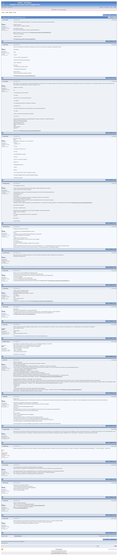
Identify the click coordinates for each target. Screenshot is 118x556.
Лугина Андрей (5, 19)
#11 (115, 324)
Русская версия (54, 552)
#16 (115, 446)
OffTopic (10, 12)
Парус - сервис (5, 12)
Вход (60, 9)
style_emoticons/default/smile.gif (39, 505)
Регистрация (64, 9)
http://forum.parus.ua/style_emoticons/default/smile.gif (41, 32)
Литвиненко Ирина (6, 429)
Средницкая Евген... (6, 183)
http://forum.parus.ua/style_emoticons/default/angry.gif (59, 280)
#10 (115, 306)
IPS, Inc (64, 552)
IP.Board (59, 552)
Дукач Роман (5, 324)
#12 (115, 341)
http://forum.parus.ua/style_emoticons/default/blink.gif (71, 389)
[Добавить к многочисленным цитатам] (108, 41)
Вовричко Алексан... (6, 341)
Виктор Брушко (5, 446)
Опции (111, 17)
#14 (115, 396)
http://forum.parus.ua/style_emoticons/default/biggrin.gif (52, 376)
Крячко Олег (5, 359)
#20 (115, 518)
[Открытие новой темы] (113, 14)
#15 (115, 429)
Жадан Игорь (5, 396)
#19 (115, 500)
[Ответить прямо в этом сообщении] (113, 41)
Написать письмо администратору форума (58, 550)
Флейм (14, 12)
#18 (115, 482)
